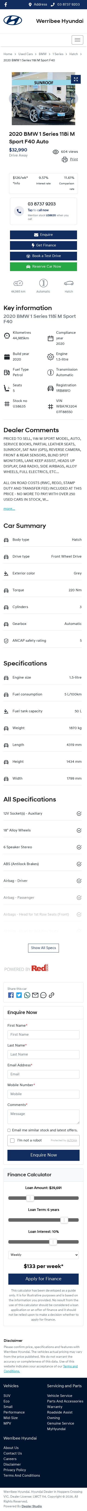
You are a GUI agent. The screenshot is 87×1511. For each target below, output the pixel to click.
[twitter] (19, 995)
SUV (6, 1396)
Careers (9, 1459)
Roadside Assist (60, 1412)
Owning (53, 1418)
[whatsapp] (27, 995)
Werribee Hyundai (60, 21)
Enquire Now (43, 1155)
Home (7, 54)
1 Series (58, 54)
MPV (7, 1423)
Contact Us (12, 1453)
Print (74, 159)
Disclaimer (12, 1465)
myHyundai (56, 1429)
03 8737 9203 (68, 4)
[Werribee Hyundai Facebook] (6, 4)
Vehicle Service (59, 1396)
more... (9, 509)
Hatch (73, 54)
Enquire (46, 235)
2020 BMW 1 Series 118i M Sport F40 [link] (29, 60)
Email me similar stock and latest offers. (44, 1130)
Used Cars (25, 54)
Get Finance (46, 245)
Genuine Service (60, 1423)
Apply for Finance (43, 1279)
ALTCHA (72, 1140)
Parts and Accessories (65, 1401)
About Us (11, 1448)
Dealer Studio (32, 1506)
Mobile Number (21, 1085)
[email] (35, 995)
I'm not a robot (29, 1140)
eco (6, 1401)
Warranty (54, 1407)
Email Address (19, 1065)
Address (40, 4)
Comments (17, 1105)
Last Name (17, 1045)
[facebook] (10, 995)
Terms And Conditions (21, 1476)
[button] (77, 39)
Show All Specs (43, 948)
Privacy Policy (14, 1470)
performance (14, 1412)
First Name (17, 1026)
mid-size (10, 1418)
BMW (43, 54)
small (8, 1407)
